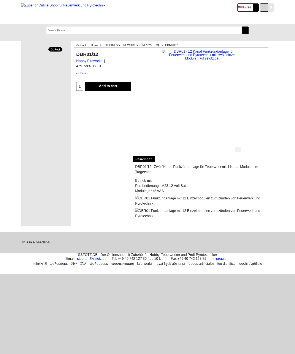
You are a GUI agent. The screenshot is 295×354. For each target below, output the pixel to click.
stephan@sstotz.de (91, 258)
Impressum (221, 258)
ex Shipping (82, 73)
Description (143, 159)
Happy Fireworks (89, 61)
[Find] (245, 30)
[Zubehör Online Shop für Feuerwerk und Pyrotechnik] (64, 12)
